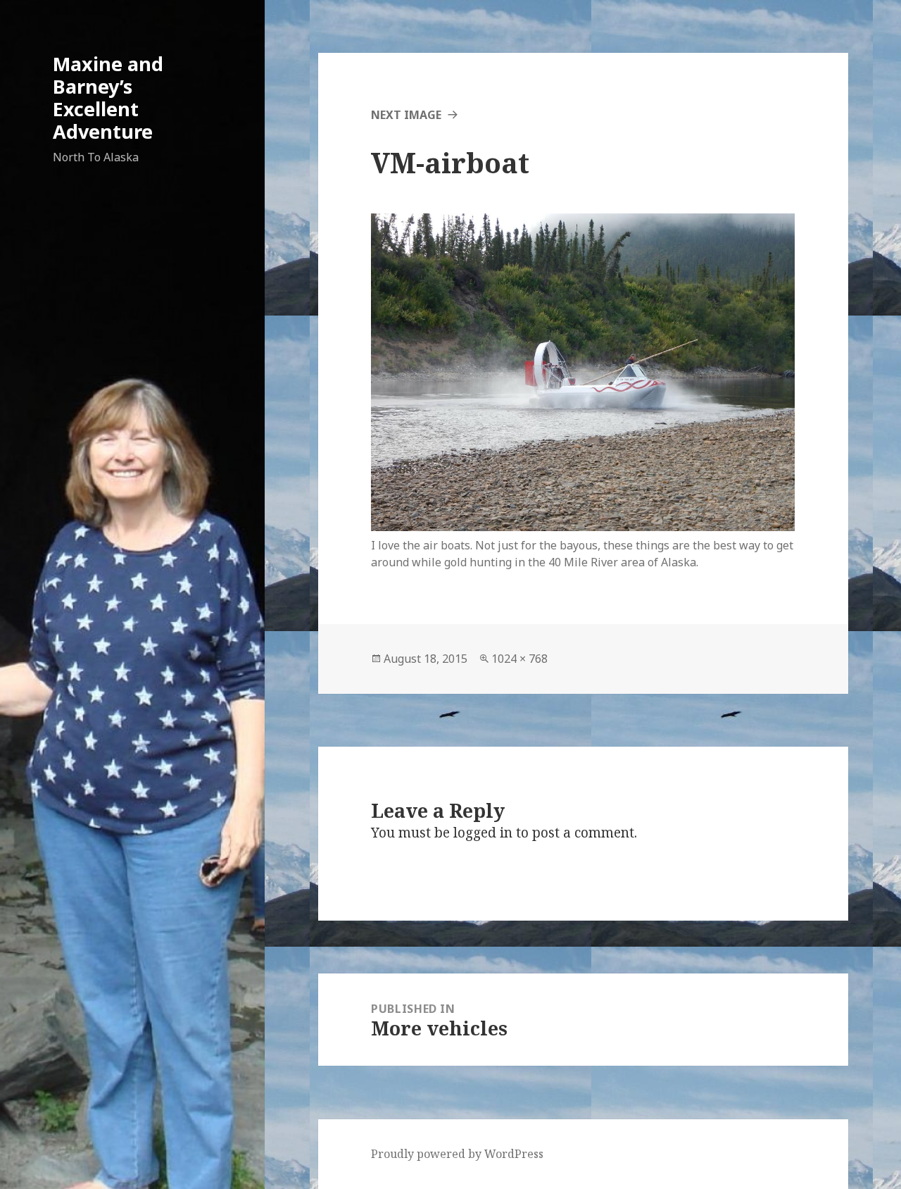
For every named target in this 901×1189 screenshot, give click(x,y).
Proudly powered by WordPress (457, 1154)
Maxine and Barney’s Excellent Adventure (108, 97)
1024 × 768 (519, 658)
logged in (482, 832)
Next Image (406, 115)
